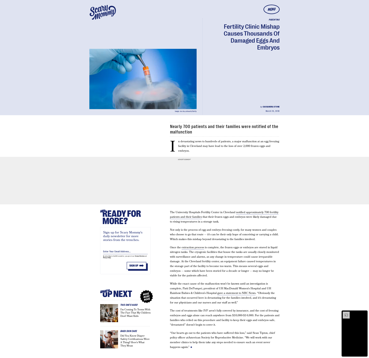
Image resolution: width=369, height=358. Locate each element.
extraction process (193, 247)
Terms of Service (139, 256)
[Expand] (344, 313)
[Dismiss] (364, 313)
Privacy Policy (107, 257)
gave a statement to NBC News (236, 293)
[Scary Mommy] (103, 12)
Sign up (133, 265)
